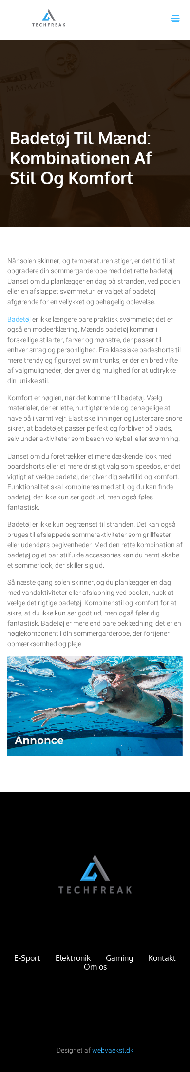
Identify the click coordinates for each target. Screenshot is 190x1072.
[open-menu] (175, 18)
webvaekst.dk (112, 1050)
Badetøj (19, 319)
